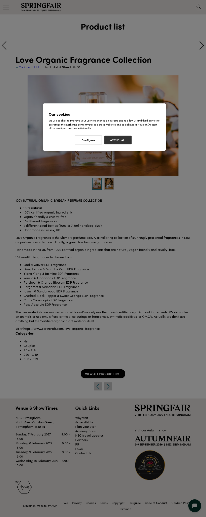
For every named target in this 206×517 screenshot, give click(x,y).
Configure (88, 140)
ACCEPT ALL (118, 140)
